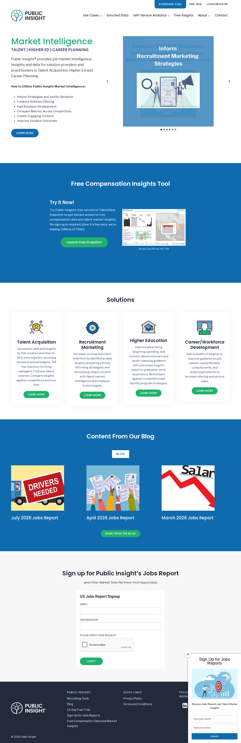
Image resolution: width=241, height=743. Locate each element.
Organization (89, 619)
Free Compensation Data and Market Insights (92, 723)
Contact (221, 15)
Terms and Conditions (137, 704)
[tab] (161, 129)
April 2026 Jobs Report (110, 518)
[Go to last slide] (107, 81)
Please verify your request (98, 635)
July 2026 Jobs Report (34, 518)
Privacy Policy (132, 698)
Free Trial (195, 4)
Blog (70, 704)
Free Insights (183, 15)
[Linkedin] (185, 705)
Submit (214, 736)
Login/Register (217, 4)
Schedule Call (170, 4)
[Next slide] (229, 81)
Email (84, 604)
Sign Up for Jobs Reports (83, 715)
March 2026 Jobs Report (188, 518)
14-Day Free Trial (78, 709)
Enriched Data (117, 15)
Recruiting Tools (78, 698)
